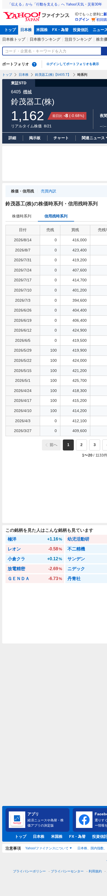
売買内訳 (48, 191)
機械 (27, 91)
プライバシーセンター (67, 871)
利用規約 (95, 871)
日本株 (26, 29)
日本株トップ (13, 39)
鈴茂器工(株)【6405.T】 (53, 75)
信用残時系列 (55, 216)
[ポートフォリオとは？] (34, 64)
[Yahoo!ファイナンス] (37, 13)
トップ (10, 29)
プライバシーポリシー (29, 871)
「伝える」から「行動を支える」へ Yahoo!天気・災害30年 (55, 4)
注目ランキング (78, 39)
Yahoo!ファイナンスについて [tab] (47, 848)
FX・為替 (60, 29)
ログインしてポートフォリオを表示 (72, 64)
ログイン (82, 19)
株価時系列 (21, 216)
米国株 (42, 29)
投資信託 (80, 29)
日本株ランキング (45, 39)
